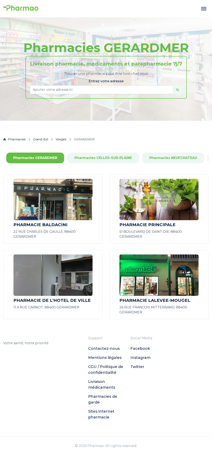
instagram (140, 357)
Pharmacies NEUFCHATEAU (173, 158)
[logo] (21, 8)
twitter (137, 366)
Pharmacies (17, 139)
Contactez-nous (104, 348)
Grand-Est (40, 139)
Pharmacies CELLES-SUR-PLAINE (103, 158)
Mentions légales (105, 357)
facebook (140, 348)
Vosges (61, 139)
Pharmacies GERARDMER (35, 158)
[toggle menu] (204, 8)
